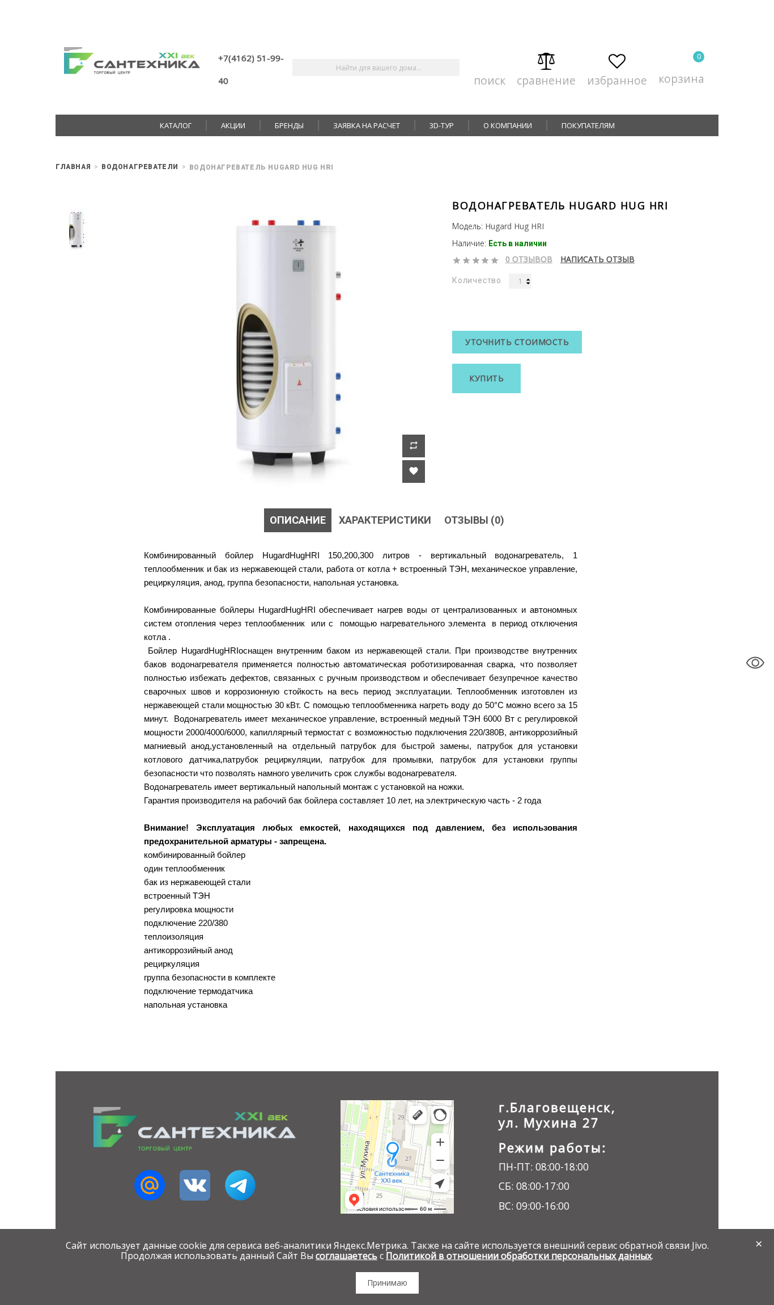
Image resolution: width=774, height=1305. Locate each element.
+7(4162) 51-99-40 (251, 69)
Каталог (176, 125)
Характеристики (385, 520)
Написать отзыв (597, 259)
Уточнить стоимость (517, 341)
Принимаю (387, 1282)
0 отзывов (528, 259)
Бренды (289, 125)
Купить (486, 378)
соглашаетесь (346, 1256)
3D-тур (441, 125)
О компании (507, 125)
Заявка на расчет (366, 125)
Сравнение (546, 78)
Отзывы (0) (474, 520)
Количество (476, 280)
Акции (233, 125)
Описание (298, 520)
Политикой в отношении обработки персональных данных (519, 1256)
